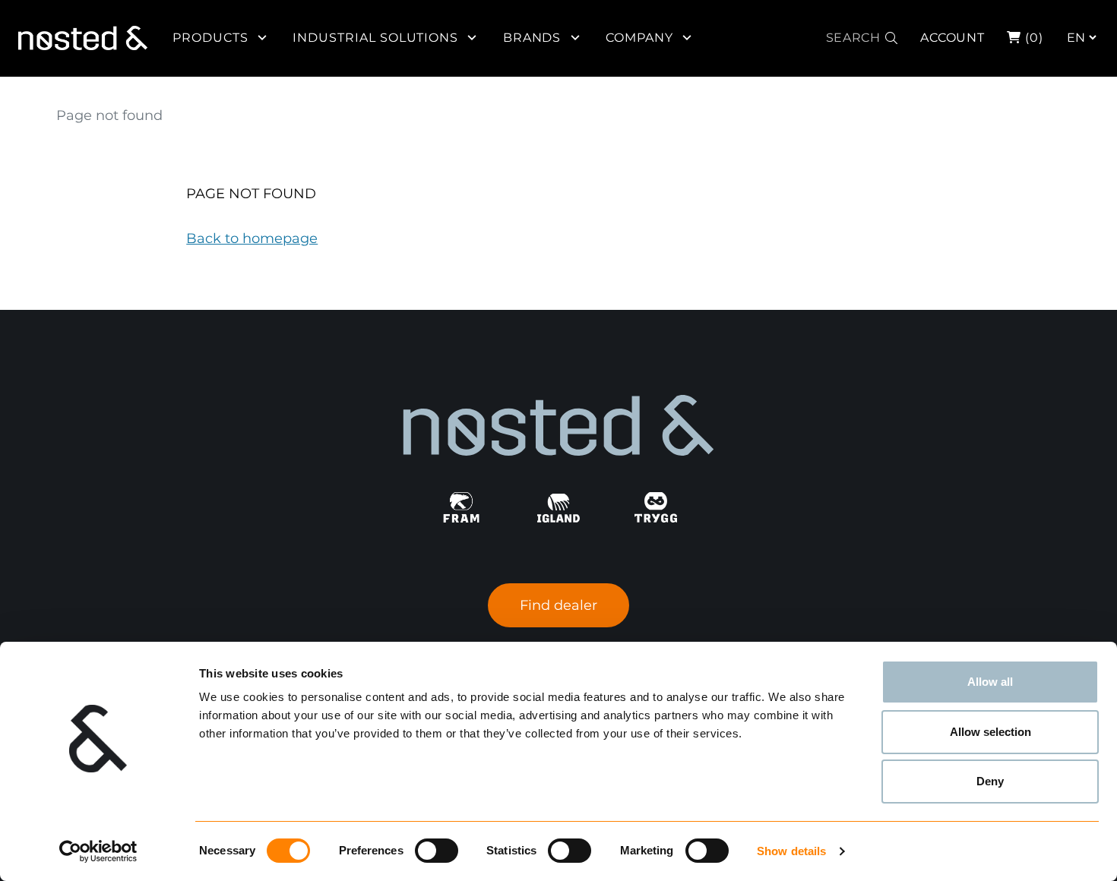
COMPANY (639, 37)
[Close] (1104, 28)
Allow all (990, 681)
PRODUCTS (210, 37)
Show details (791, 851)
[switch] (436, 850)
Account (953, 37)
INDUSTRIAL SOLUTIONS (375, 37)
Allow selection (990, 731)
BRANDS (532, 37)
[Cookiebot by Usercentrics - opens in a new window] (98, 851)
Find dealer (558, 605)
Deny (990, 781)
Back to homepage (252, 238)
